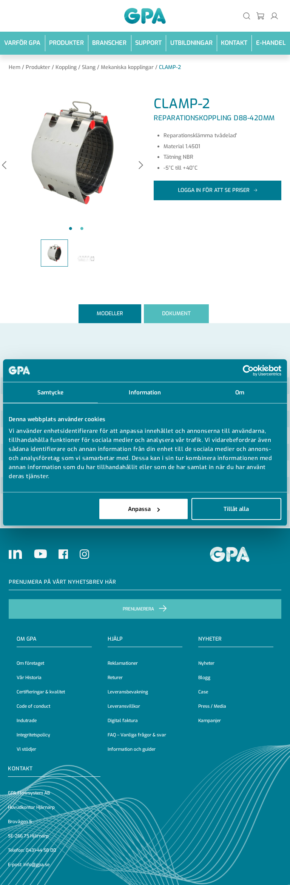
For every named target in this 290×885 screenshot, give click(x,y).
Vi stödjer (26, 749)
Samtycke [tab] (50, 392)
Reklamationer (123, 663)
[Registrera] (260, 15)
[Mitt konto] (274, 15)
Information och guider (132, 749)
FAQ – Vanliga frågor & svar (137, 735)
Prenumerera (138, 609)
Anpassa (139, 509)
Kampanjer (209, 721)
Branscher (109, 43)
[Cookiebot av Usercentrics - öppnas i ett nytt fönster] (248, 370)
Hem (14, 67)
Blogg (204, 678)
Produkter (66, 43)
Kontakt (234, 43)
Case (203, 692)
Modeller (110, 313)
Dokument (176, 313)
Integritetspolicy (33, 735)
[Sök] (246, 15)
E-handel (271, 43)
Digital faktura (123, 721)
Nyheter (206, 663)
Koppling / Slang (76, 67)
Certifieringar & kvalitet (41, 692)
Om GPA (26, 639)
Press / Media (212, 706)
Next (141, 165)
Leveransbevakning (128, 692)
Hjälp (115, 639)
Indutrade (27, 721)
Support (148, 43)
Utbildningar (191, 43)
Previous (4, 165)
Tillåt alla (236, 509)
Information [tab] (145, 392)
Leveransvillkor (124, 706)
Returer (115, 678)
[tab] (110, 313)
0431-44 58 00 (41, 850)
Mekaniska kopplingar (127, 67)
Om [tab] (239, 392)
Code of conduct (33, 706)
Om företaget (30, 663)
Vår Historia (29, 678)
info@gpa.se (36, 865)
